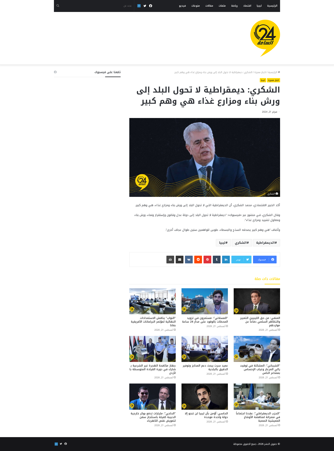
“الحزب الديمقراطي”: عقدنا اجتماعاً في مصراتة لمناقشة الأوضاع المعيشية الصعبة (258, 417)
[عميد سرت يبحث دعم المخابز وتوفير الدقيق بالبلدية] (204, 349)
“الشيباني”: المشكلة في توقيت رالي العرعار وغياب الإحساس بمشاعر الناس (260, 369)
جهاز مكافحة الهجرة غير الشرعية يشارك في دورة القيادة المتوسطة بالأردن (153, 369)
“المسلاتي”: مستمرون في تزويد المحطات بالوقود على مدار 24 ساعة (205, 319)
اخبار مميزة (260, 72)
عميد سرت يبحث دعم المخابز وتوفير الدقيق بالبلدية (205, 367)
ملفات (222, 5)
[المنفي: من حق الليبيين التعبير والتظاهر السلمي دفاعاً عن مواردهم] (257, 301)
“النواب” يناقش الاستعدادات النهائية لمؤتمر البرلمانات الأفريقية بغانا (153, 321)
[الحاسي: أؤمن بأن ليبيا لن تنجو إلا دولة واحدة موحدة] (204, 397)
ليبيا (259, 5)
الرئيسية (272, 5)
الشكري (241, 243)
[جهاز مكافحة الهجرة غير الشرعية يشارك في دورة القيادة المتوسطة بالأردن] (152, 349)
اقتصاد (247, 5)
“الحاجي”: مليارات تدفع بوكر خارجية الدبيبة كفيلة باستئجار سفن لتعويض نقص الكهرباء (153, 417)
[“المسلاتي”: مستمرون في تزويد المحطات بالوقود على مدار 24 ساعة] (204, 301)
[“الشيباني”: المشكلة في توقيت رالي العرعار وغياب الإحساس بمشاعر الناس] (257, 349)
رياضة (234, 5)
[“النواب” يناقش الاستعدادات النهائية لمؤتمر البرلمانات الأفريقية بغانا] (152, 301)
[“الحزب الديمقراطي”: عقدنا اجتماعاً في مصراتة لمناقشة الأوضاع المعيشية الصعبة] (257, 397)
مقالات (209, 5)
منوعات (195, 5)
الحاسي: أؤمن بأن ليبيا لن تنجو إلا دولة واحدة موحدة (206, 415)
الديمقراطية (265, 243)
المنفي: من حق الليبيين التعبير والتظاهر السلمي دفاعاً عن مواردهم (260, 321)
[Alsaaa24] (265, 38)
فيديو (182, 5)
